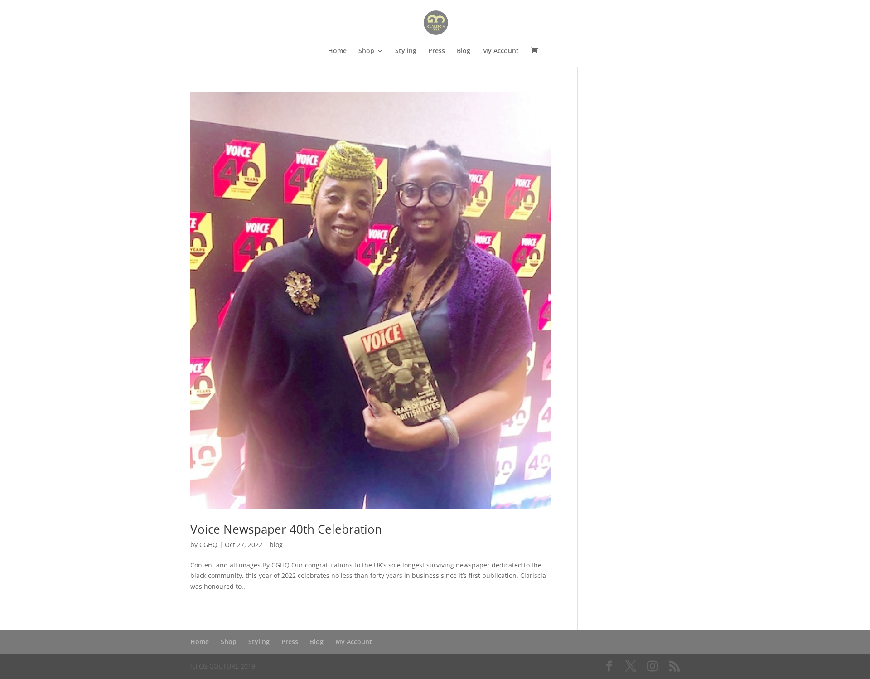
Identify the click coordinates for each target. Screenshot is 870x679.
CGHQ (208, 544)
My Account (500, 51)
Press (436, 51)
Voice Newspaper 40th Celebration (286, 529)
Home (337, 51)
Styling (405, 51)
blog (276, 544)
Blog (463, 51)
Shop (366, 51)
